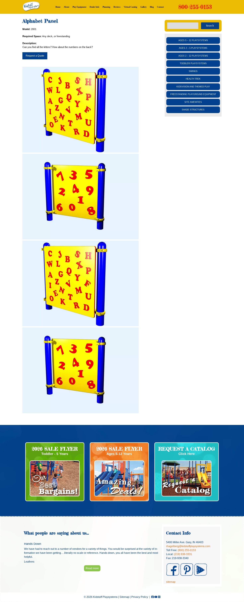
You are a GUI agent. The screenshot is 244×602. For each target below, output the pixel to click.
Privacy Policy (139, 597)
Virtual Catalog (130, 7)
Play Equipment (79, 7)
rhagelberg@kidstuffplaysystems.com (188, 546)
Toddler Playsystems (193, 63)
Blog (152, 7)
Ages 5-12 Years (119, 454)
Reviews (117, 7)
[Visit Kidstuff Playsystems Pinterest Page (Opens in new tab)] (159, 597)
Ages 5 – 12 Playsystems (193, 40)
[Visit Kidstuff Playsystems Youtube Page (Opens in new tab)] (155, 597)
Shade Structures (193, 109)
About (66, 7)
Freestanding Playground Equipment (193, 94)
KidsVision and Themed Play (193, 86)
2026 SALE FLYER (55, 449)
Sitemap (124, 597)
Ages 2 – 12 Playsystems (193, 56)
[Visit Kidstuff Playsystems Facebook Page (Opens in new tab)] (152, 597)
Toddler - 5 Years (54, 454)
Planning (106, 7)
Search (210, 25)
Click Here (186, 454)
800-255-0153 (195, 6)
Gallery (143, 7)
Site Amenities (193, 102)
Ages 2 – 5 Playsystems (193, 48)
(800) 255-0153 (187, 550)
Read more (92, 568)
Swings (193, 71)
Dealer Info (94, 7)
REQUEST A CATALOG (186, 449)
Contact (160, 7)
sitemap (170, 581)
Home (57, 7)
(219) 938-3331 (183, 554)
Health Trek (193, 79)
